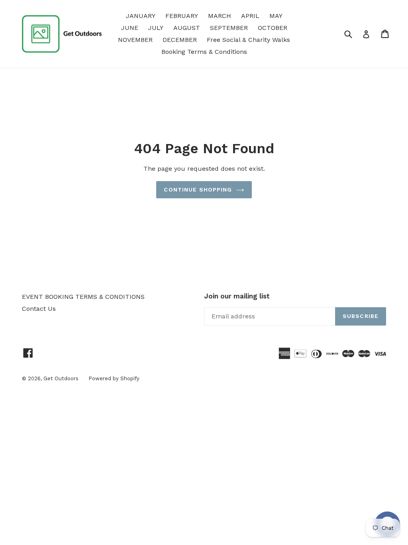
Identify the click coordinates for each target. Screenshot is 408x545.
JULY (155, 28)
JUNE (129, 28)
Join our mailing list (237, 296)
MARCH (219, 16)
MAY (275, 16)
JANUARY (140, 16)
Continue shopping (198, 189)
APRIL (250, 16)
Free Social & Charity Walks (248, 39)
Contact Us (39, 308)
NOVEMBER (135, 39)
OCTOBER (272, 28)
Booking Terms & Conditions (204, 51)
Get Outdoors (60, 378)
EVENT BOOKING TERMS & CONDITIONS (83, 296)
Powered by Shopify (113, 378)
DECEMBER (180, 39)
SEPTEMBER (229, 28)
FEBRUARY (181, 16)
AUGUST (186, 28)
